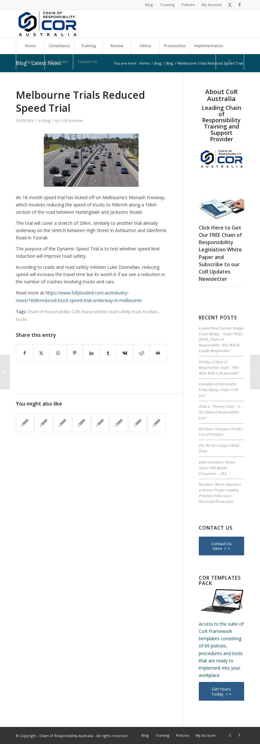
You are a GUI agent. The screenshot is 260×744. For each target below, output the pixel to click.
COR (75, 311)
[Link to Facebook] (239, 4)
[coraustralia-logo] (47, 24)
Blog (149, 4)
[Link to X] (229, 4)
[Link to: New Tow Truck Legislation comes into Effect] (138, 422)
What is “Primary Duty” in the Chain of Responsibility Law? (219, 412)
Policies (188, 4)
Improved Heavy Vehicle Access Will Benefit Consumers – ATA (217, 467)
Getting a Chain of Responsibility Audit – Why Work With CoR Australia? (219, 367)
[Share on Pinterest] (75, 353)
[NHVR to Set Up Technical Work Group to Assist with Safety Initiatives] (5, 372)
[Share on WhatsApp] (58, 353)
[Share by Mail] (158, 353)
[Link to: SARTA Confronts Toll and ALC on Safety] (62, 422)
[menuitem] (149, 4)
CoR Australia (71, 120)
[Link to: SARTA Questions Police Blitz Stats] (25, 422)
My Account (212, 4)
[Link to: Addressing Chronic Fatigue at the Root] (157, 422)
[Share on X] (41, 353)
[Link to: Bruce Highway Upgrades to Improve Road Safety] (100, 422)
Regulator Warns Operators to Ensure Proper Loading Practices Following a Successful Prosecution (220, 493)
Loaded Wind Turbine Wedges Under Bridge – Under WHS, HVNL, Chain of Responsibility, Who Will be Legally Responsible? (221, 339)
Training (167, 4)
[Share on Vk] (125, 353)
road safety (119, 311)
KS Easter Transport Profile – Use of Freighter (221, 431)
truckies (150, 311)
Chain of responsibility (48, 311)
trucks (21, 319)
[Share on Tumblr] (108, 353)
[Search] (230, 62)
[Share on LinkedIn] (91, 353)
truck (136, 311)
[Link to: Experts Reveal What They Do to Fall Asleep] (119, 422)
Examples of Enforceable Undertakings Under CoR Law (218, 389)
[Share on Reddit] (141, 353)
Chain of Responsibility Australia (66, 735)
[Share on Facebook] (24, 353)
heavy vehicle (94, 311)
